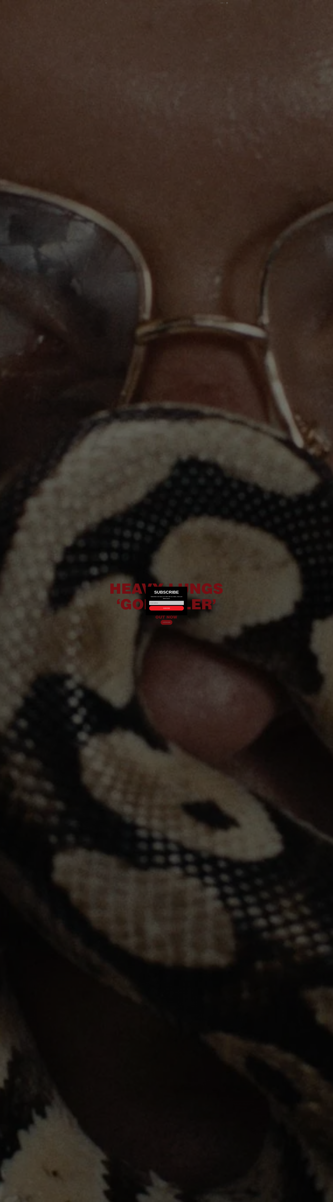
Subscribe (166, 608)
